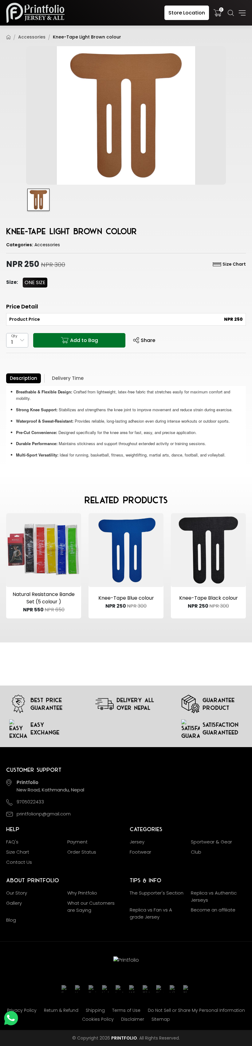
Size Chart (234, 264)
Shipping (95, 1010)
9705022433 (30, 802)
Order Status (81, 852)
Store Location (186, 12)
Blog (11, 920)
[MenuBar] (242, 13)
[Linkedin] (105, 988)
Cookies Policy (98, 1019)
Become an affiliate (213, 910)
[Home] (8, 37)
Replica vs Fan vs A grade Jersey (151, 913)
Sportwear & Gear (211, 842)
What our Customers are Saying (91, 906)
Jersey (137, 842)
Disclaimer (132, 1019)
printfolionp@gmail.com (44, 814)
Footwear (140, 852)
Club (196, 852)
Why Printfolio (82, 893)
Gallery (14, 903)
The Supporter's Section (156, 893)
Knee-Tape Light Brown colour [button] (87, 37)
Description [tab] (23, 378)
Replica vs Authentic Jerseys (214, 896)
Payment (77, 842)
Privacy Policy (22, 1010)
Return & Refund (61, 1010)
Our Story (16, 893)
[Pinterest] (159, 988)
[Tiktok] (146, 988)
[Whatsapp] (132, 988)
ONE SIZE (35, 282)
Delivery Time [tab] (68, 378)
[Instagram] (119, 988)
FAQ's (12, 842)
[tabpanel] (126, 426)
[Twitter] (92, 988)
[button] (230, 13)
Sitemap (161, 1019)
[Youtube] (78, 988)
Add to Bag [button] (84, 340)
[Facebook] (65, 988)
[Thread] (187, 988)
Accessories (31, 37)
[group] (126, 115)
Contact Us (19, 862)
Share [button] (148, 340)
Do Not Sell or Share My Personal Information (196, 1010)
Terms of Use (126, 1010)
